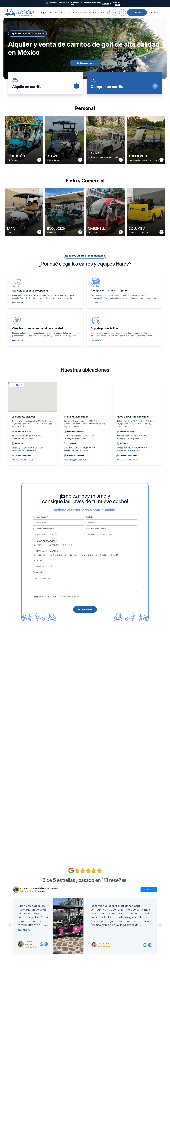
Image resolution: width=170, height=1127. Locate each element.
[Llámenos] (122, 12)
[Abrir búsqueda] (115, 12)
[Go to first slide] (160, 925)
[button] (157, 12)
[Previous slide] (10, 925)
